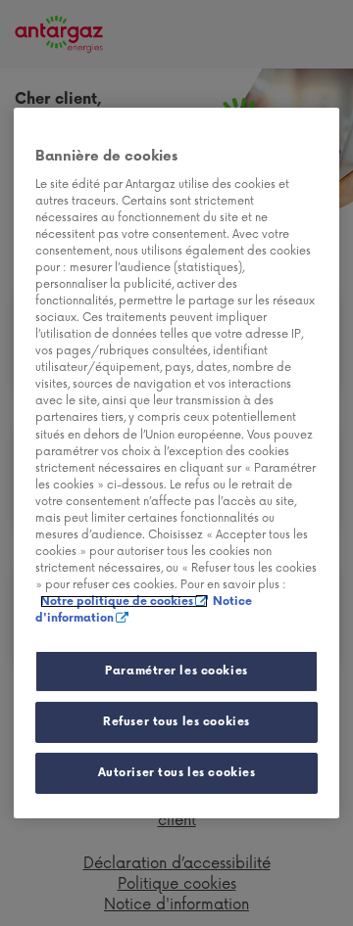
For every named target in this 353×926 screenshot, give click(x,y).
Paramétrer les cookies (176, 671)
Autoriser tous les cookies (177, 772)
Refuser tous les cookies (176, 722)
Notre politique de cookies (116, 601)
